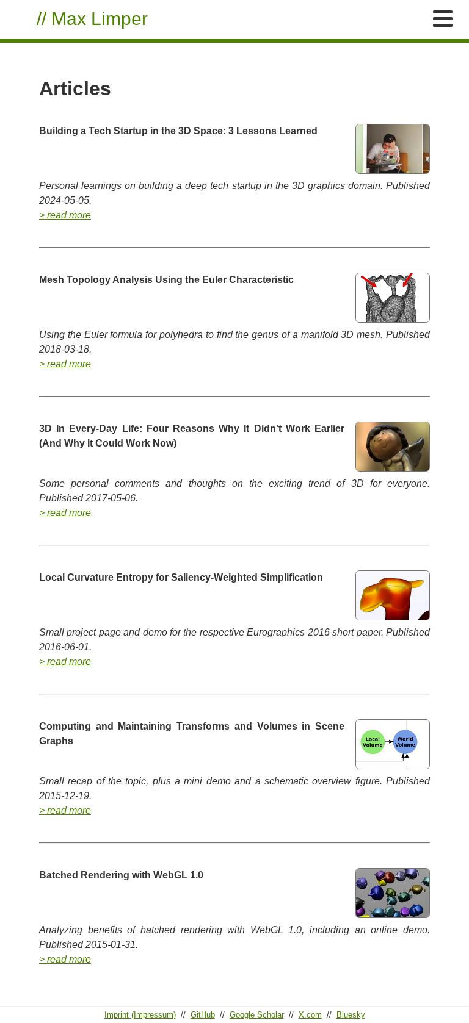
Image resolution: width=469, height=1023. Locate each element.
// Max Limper (92, 18)
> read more (65, 215)
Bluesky (350, 1014)
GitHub (203, 1014)
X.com (310, 1014)
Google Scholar (257, 1014)
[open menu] (443, 19)
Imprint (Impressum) (140, 1014)
